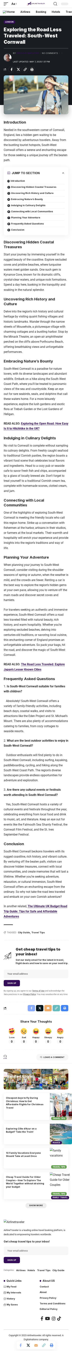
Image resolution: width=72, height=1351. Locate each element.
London (9, 22)
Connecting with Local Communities (32, 211)
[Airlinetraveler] (36, 4)
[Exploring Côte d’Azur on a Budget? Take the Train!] (61, 1134)
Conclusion (17, 229)
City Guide (24, 932)
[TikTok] (59, 1318)
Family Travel (60, 1197)
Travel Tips (38, 932)
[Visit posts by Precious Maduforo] (7, 57)
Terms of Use (38, 991)
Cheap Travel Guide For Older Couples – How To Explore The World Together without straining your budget (25, 1182)
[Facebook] (42, 1318)
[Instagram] (53, 1318)
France (57, 1142)
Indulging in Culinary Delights (28, 205)
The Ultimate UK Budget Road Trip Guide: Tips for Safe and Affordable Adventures (35, 911)
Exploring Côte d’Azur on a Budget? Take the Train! (21, 1130)
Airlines (20, 1270)
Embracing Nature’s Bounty (27, 199)
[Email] (36, 1345)
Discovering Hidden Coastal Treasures (33, 187)
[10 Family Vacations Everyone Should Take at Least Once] (61, 1158)
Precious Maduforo (27, 53)
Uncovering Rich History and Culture (32, 193)
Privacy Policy (29, 994)
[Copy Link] (25, 69)
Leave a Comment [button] (54, 1057)
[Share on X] (18, 69)
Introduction (18, 180)
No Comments (50, 53)
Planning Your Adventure (25, 217)
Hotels (31, 1270)
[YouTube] (47, 1318)
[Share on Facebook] (11, 69)
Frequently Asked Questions (27, 223)
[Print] (32, 69)
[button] (7, 3)
